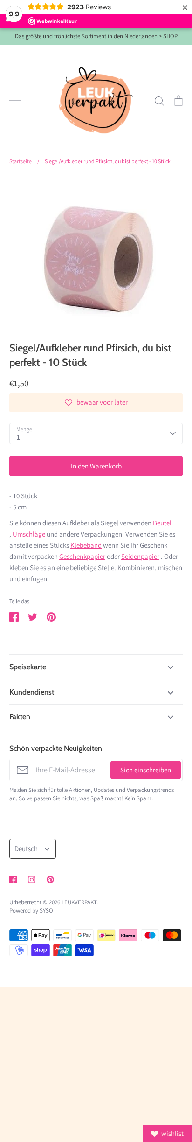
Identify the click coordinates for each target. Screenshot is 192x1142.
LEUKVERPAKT (79, 902)
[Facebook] (13, 879)
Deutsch (26, 848)
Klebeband (86, 545)
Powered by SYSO (31, 911)
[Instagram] (31, 879)
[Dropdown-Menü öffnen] (170, 667)
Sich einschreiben (145, 769)
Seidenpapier (140, 556)
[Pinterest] (50, 879)
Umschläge (29, 534)
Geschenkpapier (82, 556)
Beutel (162, 522)
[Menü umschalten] (15, 100)
